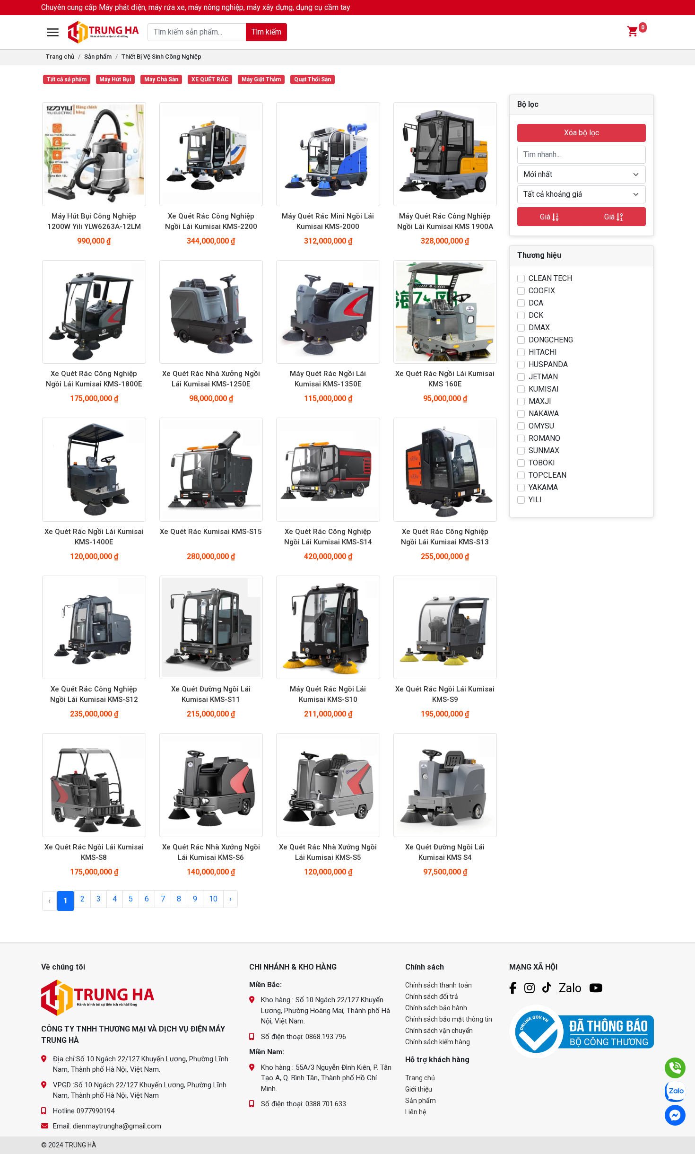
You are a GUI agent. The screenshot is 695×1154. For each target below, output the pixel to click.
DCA (536, 302)
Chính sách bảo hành (436, 1008)
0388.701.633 (325, 1104)
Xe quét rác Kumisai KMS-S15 (211, 531)
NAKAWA (544, 413)
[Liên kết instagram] (529, 988)
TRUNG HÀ (80, 1145)
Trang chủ (60, 56)
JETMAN (543, 376)
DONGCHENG (551, 339)
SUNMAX (544, 450)
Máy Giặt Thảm (261, 79)
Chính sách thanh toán (438, 985)
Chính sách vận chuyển (439, 1030)
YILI (535, 499)
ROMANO (544, 438)
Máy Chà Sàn (161, 79)
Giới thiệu (418, 1089)
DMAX (539, 327)
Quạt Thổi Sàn (312, 79)
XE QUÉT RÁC (210, 79)
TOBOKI (542, 462)
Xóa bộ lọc (581, 132)
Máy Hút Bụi (115, 79)
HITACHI (543, 352)
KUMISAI (544, 389)
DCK (536, 315)
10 (213, 898)
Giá (546, 216)
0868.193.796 (325, 1036)
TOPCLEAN (547, 475)
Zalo (570, 988)
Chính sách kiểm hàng (437, 1042)
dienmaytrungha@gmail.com (117, 1126)
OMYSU (541, 425)
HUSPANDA (548, 364)
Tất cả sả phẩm (67, 79)
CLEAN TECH (550, 278)
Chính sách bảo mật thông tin (448, 1019)
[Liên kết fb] (513, 988)
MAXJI (540, 401)
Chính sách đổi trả (431, 996)
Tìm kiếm (266, 31)
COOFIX (542, 290)
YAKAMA (543, 487)
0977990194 (95, 1111)
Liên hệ (415, 1112)
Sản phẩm (420, 1100)
